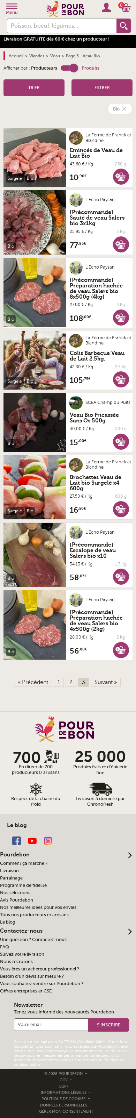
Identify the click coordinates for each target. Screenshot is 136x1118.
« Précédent (33, 682)
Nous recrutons (16, 961)
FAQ (4, 947)
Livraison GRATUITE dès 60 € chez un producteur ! (56, 39)
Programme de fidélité (23, 885)
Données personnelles (63, 1105)
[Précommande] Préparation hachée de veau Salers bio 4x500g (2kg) (96, 620)
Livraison (9, 870)
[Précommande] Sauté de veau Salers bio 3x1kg (97, 218)
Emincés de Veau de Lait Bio (96, 153)
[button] (69, 68)
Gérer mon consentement (66, 1111)
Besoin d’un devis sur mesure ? (32, 976)
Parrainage (11, 878)
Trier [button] (34, 87)
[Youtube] (32, 840)
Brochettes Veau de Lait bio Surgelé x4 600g (95, 483)
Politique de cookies (63, 1099)
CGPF (64, 1086)
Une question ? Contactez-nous (33, 939)
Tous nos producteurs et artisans (34, 914)
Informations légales (64, 1092)
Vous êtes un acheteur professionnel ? (39, 969)
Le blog (7, 922)
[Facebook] (16, 840)
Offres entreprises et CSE (26, 991)
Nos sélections (15, 892)
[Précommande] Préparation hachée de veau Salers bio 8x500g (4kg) (96, 288)
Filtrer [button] (102, 87)
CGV (64, 1080)
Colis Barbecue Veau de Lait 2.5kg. (97, 356)
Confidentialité (91, 1042)
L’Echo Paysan (100, 199)
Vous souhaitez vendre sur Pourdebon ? (41, 983)
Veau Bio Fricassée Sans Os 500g (94, 418)
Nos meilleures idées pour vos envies (38, 907)
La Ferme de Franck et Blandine (108, 138)
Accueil (16, 56)
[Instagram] (48, 840)
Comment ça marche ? (23, 863)
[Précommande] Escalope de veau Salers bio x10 (93, 550)
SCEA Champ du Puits (107, 402)
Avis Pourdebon (16, 900)
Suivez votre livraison (22, 954)
